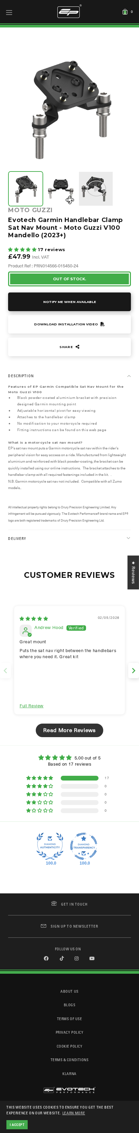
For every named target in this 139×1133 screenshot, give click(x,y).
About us (69, 991)
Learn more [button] (73, 1113)
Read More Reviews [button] (69, 730)
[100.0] (49, 846)
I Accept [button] (17, 1124)
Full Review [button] (32, 706)
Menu (9, 12)
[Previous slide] (5, 670)
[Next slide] (133, 670)
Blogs (70, 1005)
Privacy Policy (69, 1032)
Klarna (69, 1073)
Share (66, 347)
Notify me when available (69, 302)
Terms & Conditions (70, 1059)
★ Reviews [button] (133, 572)
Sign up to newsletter (74, 926)
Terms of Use (69, 1018)
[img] (34, 619)
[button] (23, 249)
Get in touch (74, 904)
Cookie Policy (70, 1046)
